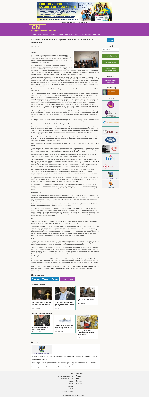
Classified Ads (68, 34)
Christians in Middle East (73, 266)
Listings (61, 34)
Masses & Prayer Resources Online (110, 69)
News (39, 34)
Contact (82, 34)
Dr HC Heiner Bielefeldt (86, 266)
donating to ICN (66, 367)
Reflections (45, 34)
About (98, 34)
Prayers (76, 34)
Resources (88, 34)
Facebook (36, 279)
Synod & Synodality (111, 56)
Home (34, 34)
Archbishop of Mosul (40, 266)
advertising (71, 356)
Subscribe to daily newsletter (110, 81)
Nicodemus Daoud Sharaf (47, 268)
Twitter (46, 279)
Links (94, 34)
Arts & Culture (53, 34)
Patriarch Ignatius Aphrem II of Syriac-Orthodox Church (70, 268)
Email (72, 279)
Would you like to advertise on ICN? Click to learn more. (74, 22)
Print (64, 279)
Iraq (39, 268)
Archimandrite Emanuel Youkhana (55, 266)
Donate (110, 40)
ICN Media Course (110, 62)
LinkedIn (55, 279)
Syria (37, 270)
